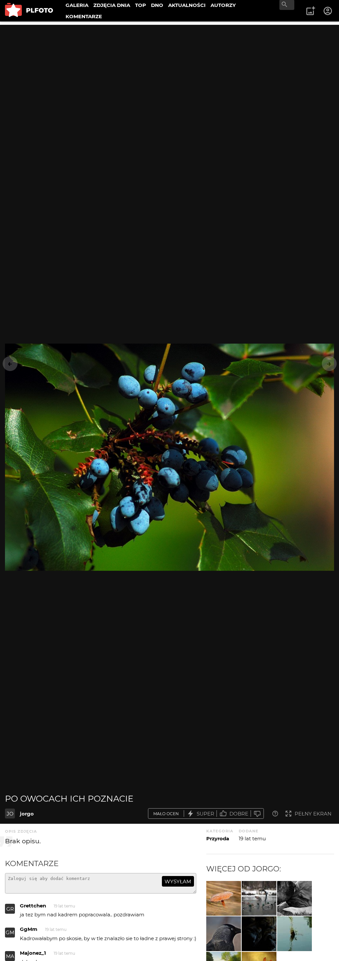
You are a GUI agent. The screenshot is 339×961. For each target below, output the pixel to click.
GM (10, 932)
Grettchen (33, 905)
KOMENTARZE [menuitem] (84, 16)
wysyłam (178, 881)
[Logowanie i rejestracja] (328, 11)
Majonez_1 (33, 953)
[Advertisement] (169, 71)
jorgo (27, 814)
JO (10, 814)
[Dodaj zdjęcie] (310, 11)
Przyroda (217, 838)
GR (10, 909)
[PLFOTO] (29, 10)
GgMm (28, 929)
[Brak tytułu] (223, 898)
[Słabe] (257, 814)
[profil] (223, 933)
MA (10, 956)
